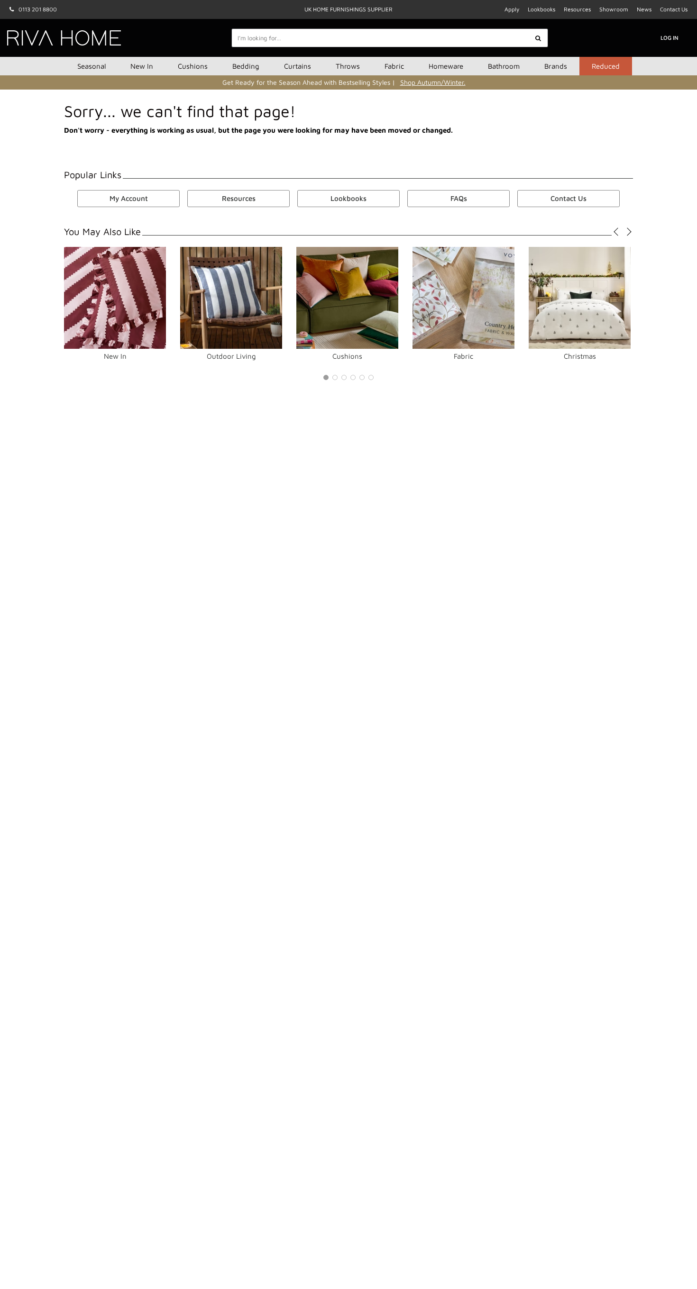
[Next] (627, 231)
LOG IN (669, 37)
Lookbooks (541, 9)
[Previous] (618, 231)
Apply (511, 9)
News (644, 9)
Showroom (613, 9)
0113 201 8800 (37, 9)
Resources (577, 9)
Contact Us (674, 9)
